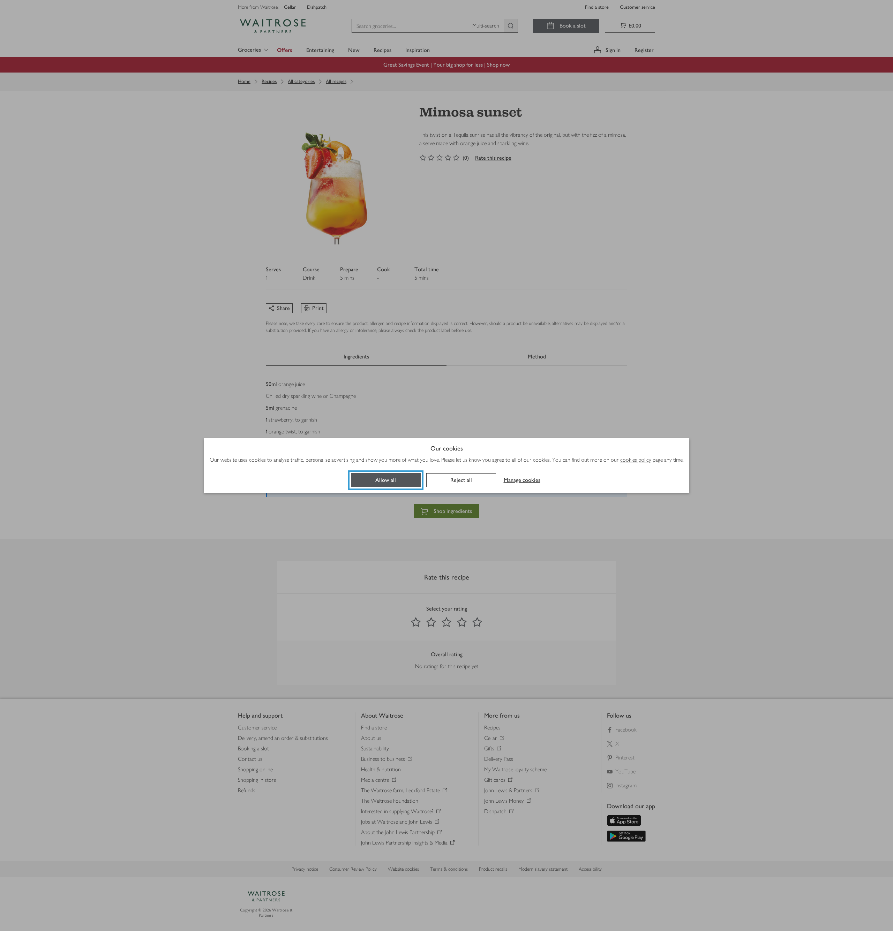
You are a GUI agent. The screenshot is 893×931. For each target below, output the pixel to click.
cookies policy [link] (635, 459)
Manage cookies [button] (522, 480)
